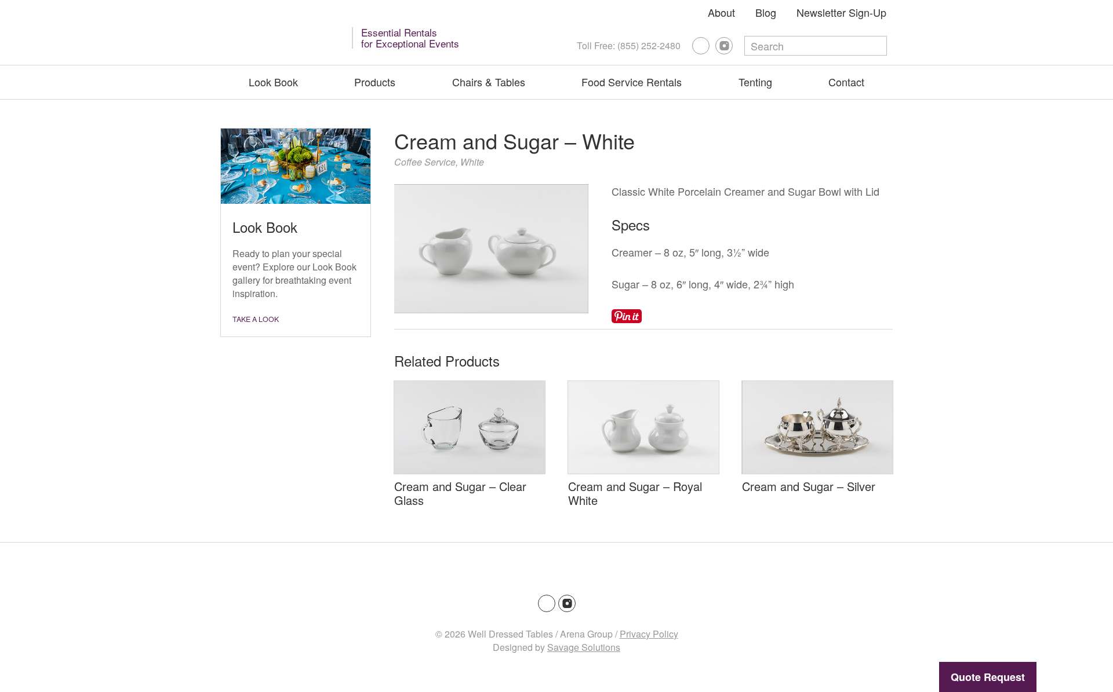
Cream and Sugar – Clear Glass (460, 493)
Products (374, 81)
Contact (846, 81)
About (721, 12)
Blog (765, 12)
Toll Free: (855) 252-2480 (629, 45)
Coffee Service (425, 162)
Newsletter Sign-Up (841, 12)
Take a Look (255, 319)
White (472, 162)
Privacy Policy (649, 633)
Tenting (755, 81)
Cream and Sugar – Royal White (635, 493)
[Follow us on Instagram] (724, 45)
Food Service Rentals (631, 81)
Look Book (273, 81)
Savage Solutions (583, 647)
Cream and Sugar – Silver (808, 486)
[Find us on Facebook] (701, 45)
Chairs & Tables (488, 81)
